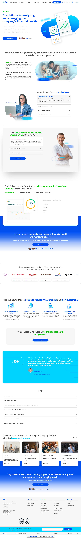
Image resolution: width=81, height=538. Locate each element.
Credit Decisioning (30, 503)
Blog (50, 2)
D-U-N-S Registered (57, 511)
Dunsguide (56, 513)
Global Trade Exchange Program (44, 512)
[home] (6, 2)
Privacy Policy (39, 533)
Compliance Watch (43, 508)
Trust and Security (70, 505)
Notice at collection (32, 536)
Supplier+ (55, 502)
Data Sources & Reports (58, 510)
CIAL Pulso (56, 506)
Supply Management (30, 502)
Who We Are (69, 502)
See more (75, 437)
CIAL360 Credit (43, 503)
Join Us (68, 506)
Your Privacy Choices (44, 536)
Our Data (68, 503)
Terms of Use (55, 533)
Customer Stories (36, 2)
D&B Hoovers (56, 503)
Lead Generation (30, 505)
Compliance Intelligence (44, 510)
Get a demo (56, 2)
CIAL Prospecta (56, 505)
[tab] (9, 192)
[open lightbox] (56, 70)
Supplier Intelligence (44, 506)
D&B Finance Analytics (58, 508)
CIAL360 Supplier (43, 505)
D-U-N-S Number (13, 2)
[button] (21, 2)
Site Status (70, 533)
